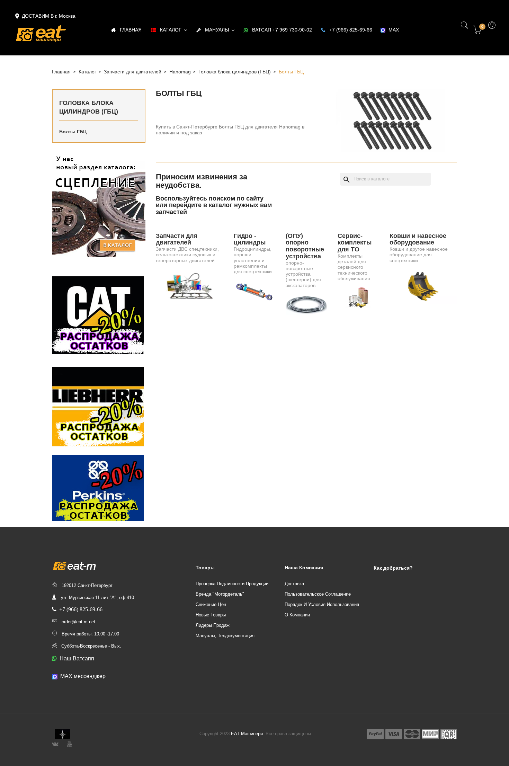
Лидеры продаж (213, 625)
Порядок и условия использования (322, 604)
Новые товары (211, 614)
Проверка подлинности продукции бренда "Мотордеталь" (232, 589)
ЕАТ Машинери (247, 733)
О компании (297, 614)
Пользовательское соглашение (318, 594)
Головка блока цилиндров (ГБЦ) (88, 107)
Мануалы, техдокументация (225, 635)
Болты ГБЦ (73, 131)
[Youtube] (69, 743)
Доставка (294, 583)
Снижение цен (211, 604)
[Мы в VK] (55, 743)
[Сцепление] (98, 205)
